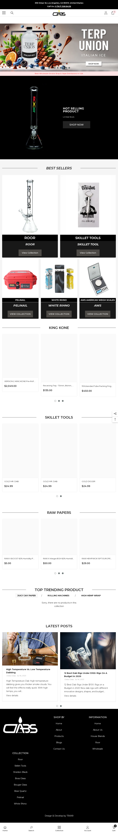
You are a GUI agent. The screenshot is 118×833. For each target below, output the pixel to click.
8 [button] (69, 68)
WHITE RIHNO (59, 305)
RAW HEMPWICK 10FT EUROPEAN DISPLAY (97, 558)
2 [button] (52, 68)
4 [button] (58, 68)
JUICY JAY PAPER (26, 595)
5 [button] (60, 68)
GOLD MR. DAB (11, 481)
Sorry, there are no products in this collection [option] (59, 604)
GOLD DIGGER (88, 481)
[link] (30, 208)
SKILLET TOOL (88, 244)
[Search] (12, 13)
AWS (97, 305)
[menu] (4, 13)
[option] (59, 47)
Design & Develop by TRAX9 (59, 815)
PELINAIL (20, 305)
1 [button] (49, 68)
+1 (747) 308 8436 (63, 6)
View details (12, 695)
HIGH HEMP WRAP (91, 595)
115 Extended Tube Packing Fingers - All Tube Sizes (97, 386)
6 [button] (63, 68)
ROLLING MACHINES (58, 595)
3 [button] (55, 68)
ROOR (30, 244)
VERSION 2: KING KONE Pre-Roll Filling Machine (19, 381)
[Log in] (105, 12)
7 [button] (66, 68)
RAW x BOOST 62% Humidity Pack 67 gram (19, 558)
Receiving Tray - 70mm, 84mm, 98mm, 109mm (58, 385)
